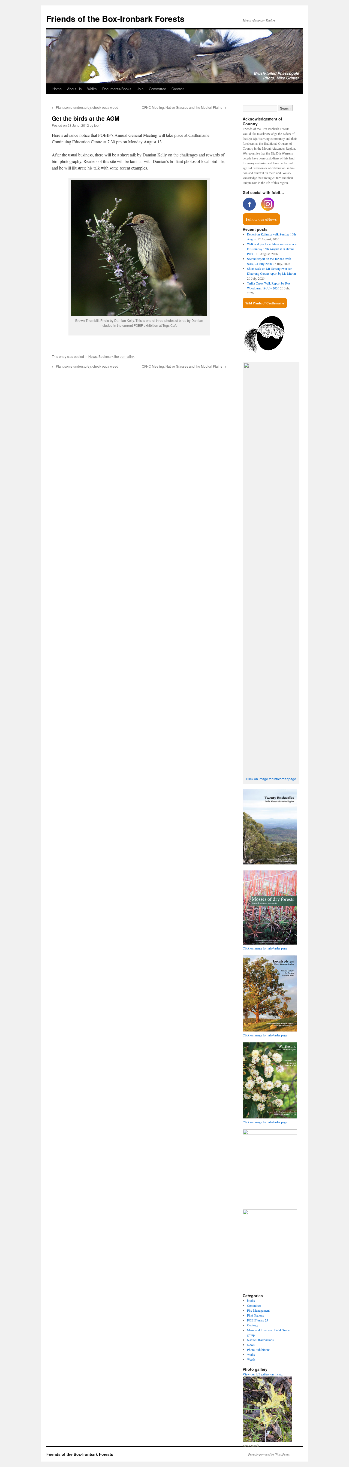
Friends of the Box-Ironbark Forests (115, 18)
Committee (157, 88)
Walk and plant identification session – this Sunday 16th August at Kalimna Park (271, 249)
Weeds (251, 1359)
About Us (74, 88)
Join (140, 88)
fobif (97, 125)
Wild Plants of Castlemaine (264, 303)
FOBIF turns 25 (257, 1320)
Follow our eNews (261, 219)
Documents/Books (116, 88)
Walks (92, 88)
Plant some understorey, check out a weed (85, 107)
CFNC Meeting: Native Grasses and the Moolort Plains (184, 107)
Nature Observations (260, 1340)
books (251, 1300)
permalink (127, 356)
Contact (178, 88)
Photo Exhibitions (258, 1349)
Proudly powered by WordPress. (269, 1454)
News (92, 356)
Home (57, 88)
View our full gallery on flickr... (263, 1374)
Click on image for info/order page (271, 778)
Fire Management (258, 1310)
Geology (252, 1325)
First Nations (255, 1315)
